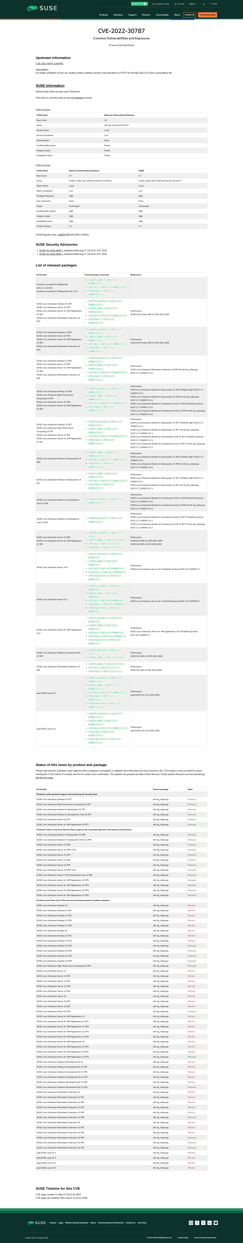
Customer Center (162, 4)
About (93, 1223)
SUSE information (50, 85)
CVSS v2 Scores (43, 109)
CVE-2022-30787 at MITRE (49, 63)
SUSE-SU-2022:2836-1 (51, 254)
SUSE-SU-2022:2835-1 (51, 250)
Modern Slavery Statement (76, 1223)
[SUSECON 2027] (139, 4)
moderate (78, 98)
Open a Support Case (40, 1238)
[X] (203, 1223)
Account (180, 4)
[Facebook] (197, 1223)
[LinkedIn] (209, 1223)
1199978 (61, 235)
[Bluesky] (216, 1223)
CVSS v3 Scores (43, 165)
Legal (60, 1223)
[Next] (131, 45)
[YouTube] (191, 1223)
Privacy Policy (199, 1238)
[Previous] (114, 45)
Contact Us (189, 15)
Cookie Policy (211, 1238)
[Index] (123, 45)
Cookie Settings (182, 1238)
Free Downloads (207, 15)
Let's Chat (142, 1223)
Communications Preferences (111, 1223)
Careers (53, 1223)
